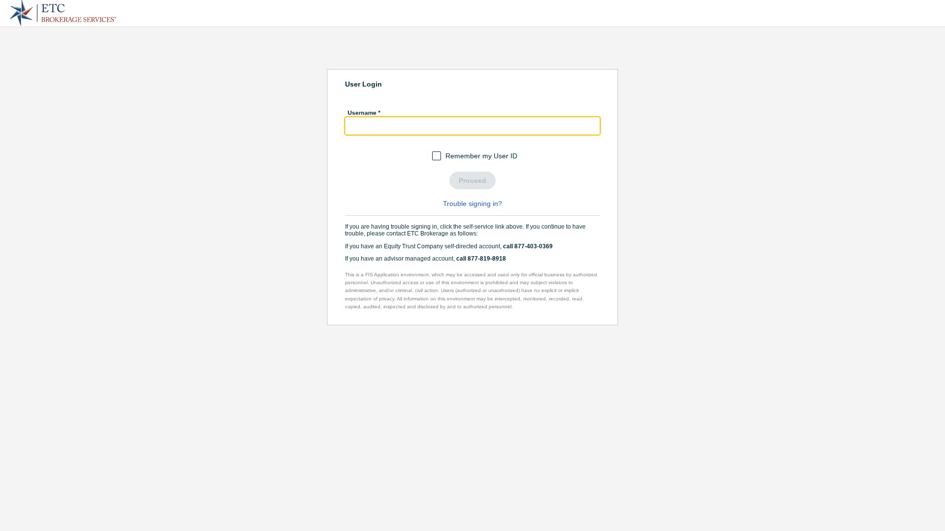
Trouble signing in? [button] (472, 203)
